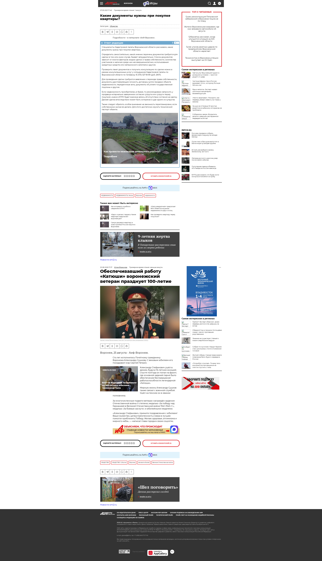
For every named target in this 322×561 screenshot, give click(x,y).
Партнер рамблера (139, 551)
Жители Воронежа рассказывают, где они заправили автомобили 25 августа (201, 29)
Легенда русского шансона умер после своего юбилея (205, 159)
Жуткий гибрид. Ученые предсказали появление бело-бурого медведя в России (207, 357)
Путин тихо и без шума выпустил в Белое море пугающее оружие (205, 142)
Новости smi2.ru (108, 260)
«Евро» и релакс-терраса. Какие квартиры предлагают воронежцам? (123, 216)
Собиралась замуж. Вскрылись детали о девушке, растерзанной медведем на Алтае (205, 116)
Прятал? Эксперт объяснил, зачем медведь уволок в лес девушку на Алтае (205, 324)
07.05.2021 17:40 (106, 10)
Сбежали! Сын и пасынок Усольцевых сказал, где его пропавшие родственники (207, 332)
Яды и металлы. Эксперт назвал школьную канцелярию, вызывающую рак (204, 91)
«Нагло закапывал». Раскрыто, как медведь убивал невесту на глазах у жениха (206, 100)
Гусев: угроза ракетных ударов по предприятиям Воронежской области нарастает (201, 49)
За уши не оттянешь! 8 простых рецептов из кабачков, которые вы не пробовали (207, 108)
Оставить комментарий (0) (161, 176)
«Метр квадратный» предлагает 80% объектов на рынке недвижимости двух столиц (163, 208)
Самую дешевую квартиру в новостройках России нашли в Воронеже (123, 225)
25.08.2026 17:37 (106, 267)
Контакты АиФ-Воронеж (126, 515)
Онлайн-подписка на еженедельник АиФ (186, 512)
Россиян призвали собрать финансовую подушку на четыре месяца (204, 135)
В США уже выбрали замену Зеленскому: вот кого (203, 151)
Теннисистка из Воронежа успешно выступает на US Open (201, 59)
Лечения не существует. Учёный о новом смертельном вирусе (205, 339)
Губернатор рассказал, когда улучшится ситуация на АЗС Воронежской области (202, 39)
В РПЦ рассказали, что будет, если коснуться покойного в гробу (205, 175)
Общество (114, 26)
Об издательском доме (126, 512)
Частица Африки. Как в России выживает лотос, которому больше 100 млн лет (206, 83)
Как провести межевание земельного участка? (132, 151)
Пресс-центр (143, 512)
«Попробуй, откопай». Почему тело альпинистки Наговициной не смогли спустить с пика (206, 365)
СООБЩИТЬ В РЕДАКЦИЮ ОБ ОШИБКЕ (130, 518)
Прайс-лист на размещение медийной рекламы (195, 515)
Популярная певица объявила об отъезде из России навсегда (204, 167)
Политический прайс (164, 515)
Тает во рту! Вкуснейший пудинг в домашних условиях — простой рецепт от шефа (205, 75)
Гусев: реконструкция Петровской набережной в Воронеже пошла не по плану (201, 19)
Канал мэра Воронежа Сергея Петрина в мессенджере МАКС (124, 340)
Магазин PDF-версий (159, 512)
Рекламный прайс (146, 515)
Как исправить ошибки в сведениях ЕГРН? (120, 207)
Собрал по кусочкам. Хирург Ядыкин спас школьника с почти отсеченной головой (207, 349)
